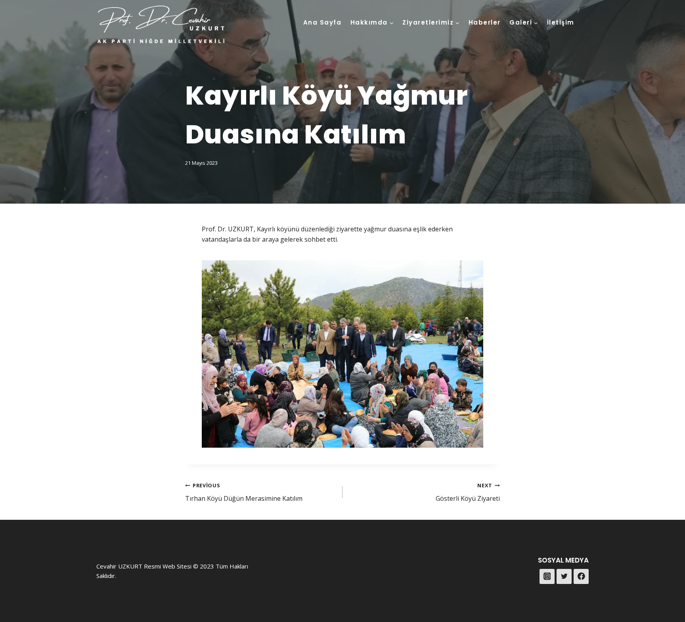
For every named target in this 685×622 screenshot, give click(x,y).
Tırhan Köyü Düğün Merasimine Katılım (243, 492)
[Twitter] (564, 576)
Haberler (485, 22)
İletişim (560, 22)
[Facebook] (581, 576)
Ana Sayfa (322, 22)
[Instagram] (547, 576)
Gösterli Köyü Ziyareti (468, 492)
